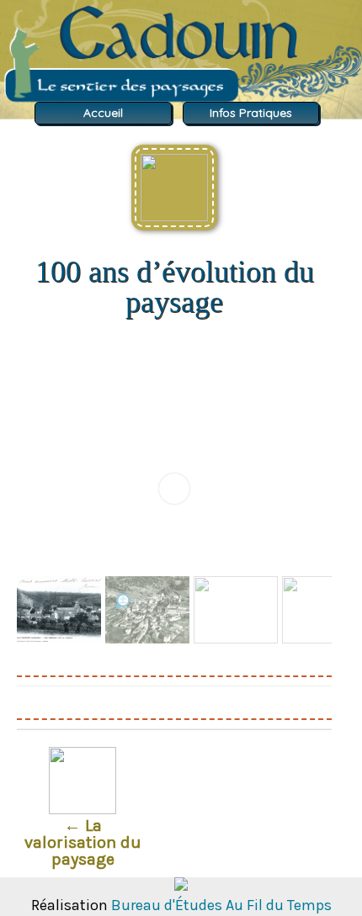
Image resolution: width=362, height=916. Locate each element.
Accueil (103, 113)
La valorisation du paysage (82, 842)
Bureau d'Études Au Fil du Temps (221, 905)
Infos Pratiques (251, 113)
